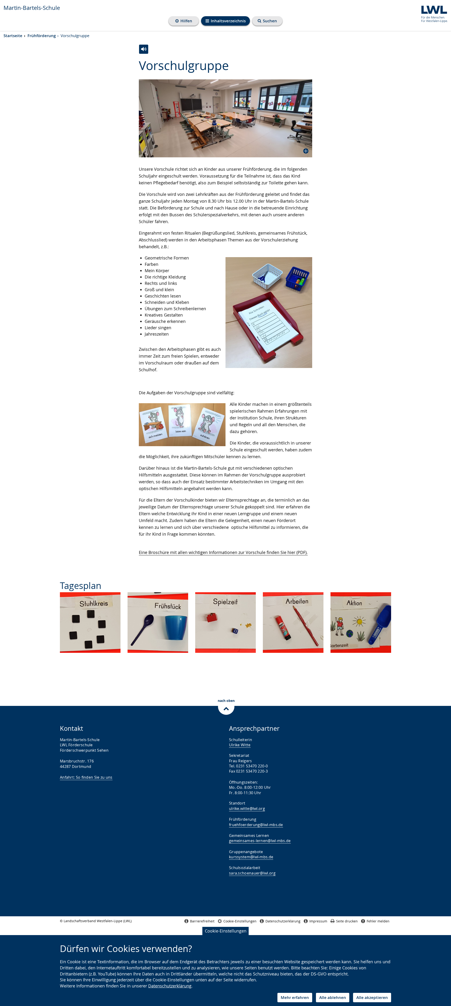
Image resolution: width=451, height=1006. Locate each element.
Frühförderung (41, 35)
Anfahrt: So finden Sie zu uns (86, 777)
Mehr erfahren (295, 997)
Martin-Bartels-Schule (32, 8)
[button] (225, 118)
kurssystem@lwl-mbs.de (251, 856)
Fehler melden (378, 921)
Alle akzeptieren (372, 997)
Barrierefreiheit (202, 921)
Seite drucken (347, 921)
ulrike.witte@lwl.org (247, 808)
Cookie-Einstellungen (225, 931)
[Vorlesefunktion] (143, 49)
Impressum (318, 921)
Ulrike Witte (240, 744)
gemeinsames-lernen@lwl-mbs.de (260, 840)
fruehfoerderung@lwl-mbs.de (256, 824)
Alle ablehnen (332, 997)
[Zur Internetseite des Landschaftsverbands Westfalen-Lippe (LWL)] (432, 13)
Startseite (13, 35)
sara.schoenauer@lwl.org (252, 873)
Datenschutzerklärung (169, 986)
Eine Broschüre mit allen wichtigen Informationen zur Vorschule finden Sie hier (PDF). (223, 552)
